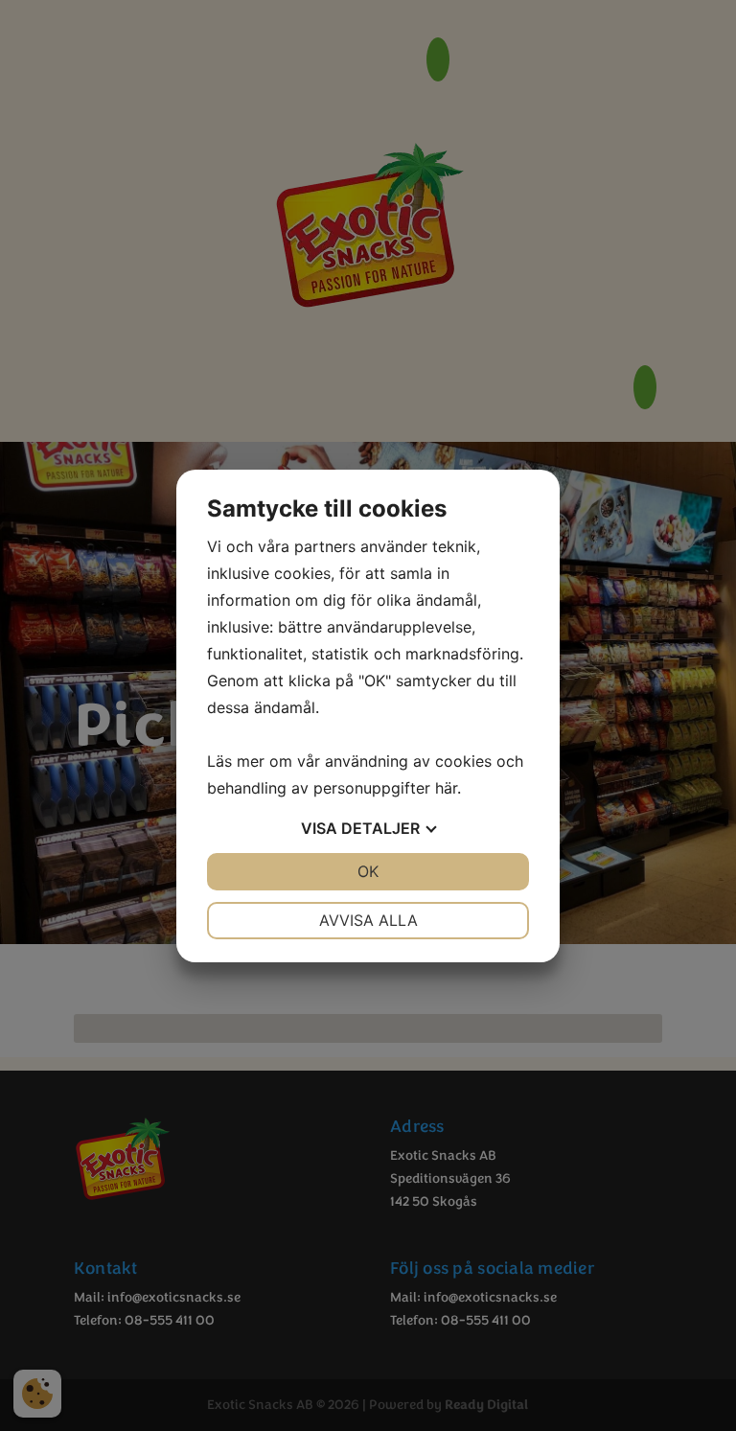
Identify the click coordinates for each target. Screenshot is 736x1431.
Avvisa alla (368, 920)
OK (368, 871)
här (446, 787)
